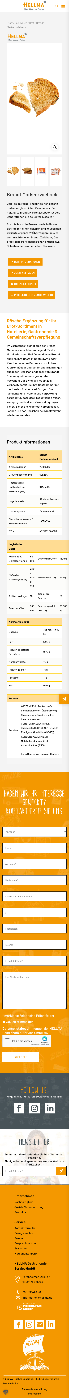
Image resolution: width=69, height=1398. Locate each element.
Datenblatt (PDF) (25, 283)
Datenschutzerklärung (34, 1389)
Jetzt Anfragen (24, 272)
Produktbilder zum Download (33, 294)
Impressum (34, 1393)
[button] (57, 98)
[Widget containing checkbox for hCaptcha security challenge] (26, 1041)
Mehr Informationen (27, 261)
